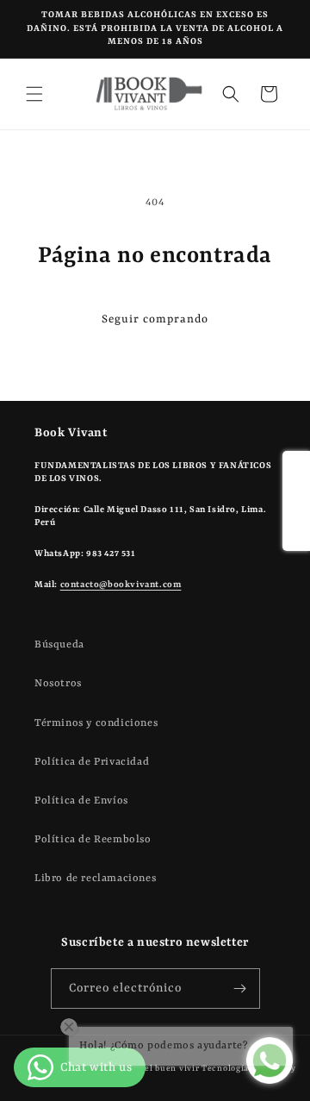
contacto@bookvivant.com (121, 584)
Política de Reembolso (93, 840)
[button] (34, 94)
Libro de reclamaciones (95, 879)
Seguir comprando (155, 319)
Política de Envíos (81, 801)
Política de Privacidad (91, 762)
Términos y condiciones (96, 723)
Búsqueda (59, 645)
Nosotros (58, 684)
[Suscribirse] (240, 988)
